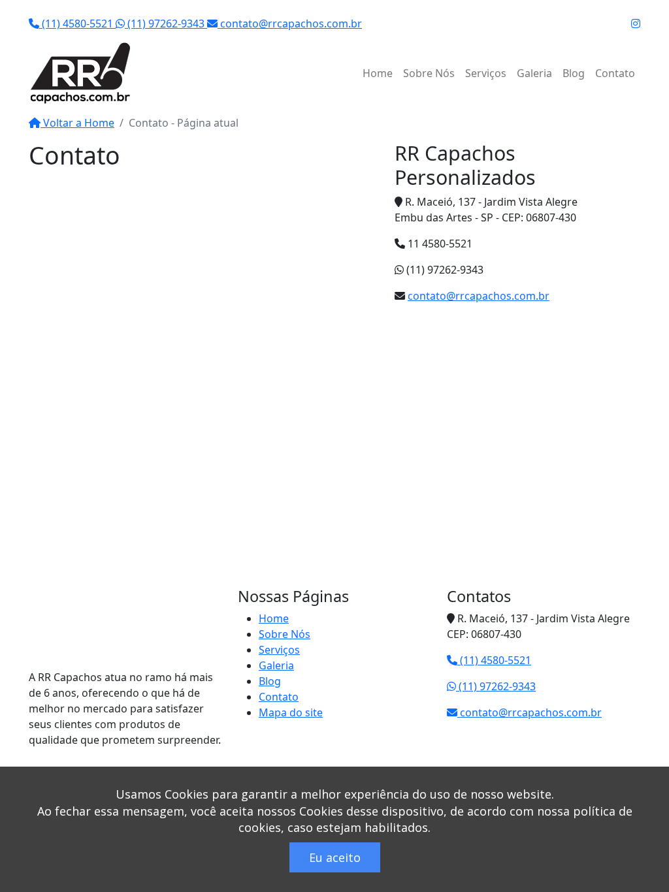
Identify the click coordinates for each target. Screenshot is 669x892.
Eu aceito (335, 857)
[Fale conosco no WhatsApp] (4, 8)
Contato (615, 73)
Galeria (534, 73)
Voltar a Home (77, 123)
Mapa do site (291, 712)
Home (378, 73)
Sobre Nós (429, 73)
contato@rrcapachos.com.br (290, 23)
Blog (574, 73)
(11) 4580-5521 (77, 23)
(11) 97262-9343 (166, 23)
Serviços (485, 73)
